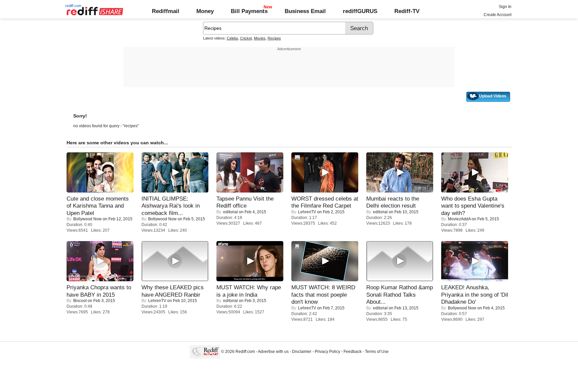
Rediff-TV (406, 11)
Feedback (353, 351)
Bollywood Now (87, 219)
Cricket (246, 38)
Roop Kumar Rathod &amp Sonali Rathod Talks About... (399, 294)
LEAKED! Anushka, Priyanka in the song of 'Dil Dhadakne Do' (474, 294)
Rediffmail (165, 11)
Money (205, 11)
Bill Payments (249, 11)
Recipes (274, 38)
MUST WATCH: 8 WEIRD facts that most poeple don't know (323, 294)
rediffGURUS (360, 11)
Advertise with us (273, 351)
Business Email (305, 11)
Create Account (497, 14)
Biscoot (80, 300)
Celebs (232, 38)
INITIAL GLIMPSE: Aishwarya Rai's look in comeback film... (170, 206)
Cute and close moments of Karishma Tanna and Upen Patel (98, 206)
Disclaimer (301, 351)
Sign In (505, 6)
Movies (260, 38)
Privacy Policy (327, 351)
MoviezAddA (459, 219)
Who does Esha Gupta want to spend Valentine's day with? (472, 206)
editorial (230, 212)
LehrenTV (307, 212)
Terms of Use (377, 351)
